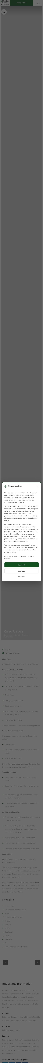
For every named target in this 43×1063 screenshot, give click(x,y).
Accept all (21, 565)
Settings (21, 571)
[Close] (37, 486)
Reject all (21, 576)
